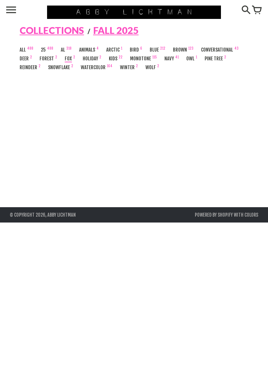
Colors (251, 215)
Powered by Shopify (214, 215)
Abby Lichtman (61, 215)
